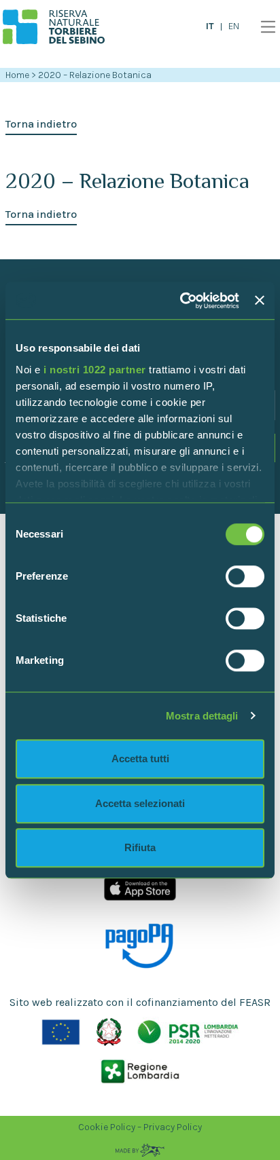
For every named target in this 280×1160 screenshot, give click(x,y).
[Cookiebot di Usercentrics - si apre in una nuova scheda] (181, 301)
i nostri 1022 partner (94, 369)
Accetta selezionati (140, 803)
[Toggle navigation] (264, 26)
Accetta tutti (140, 758)
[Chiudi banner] (259, 300)
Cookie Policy (106, 1127)
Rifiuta (140, 847)
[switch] (245, 576)
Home (17, 75)
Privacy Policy (172, 1127)
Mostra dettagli (202, 716)
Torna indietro (41, 123)
